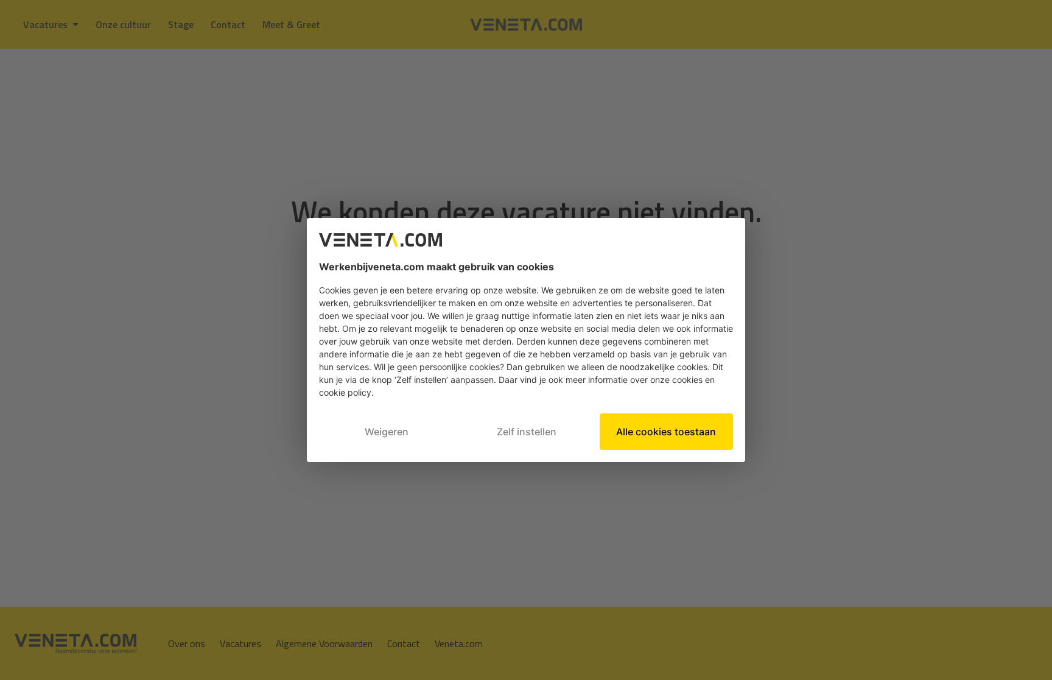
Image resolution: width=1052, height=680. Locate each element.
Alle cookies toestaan (666, 432)
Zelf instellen (526, 432)
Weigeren (387, 432)
